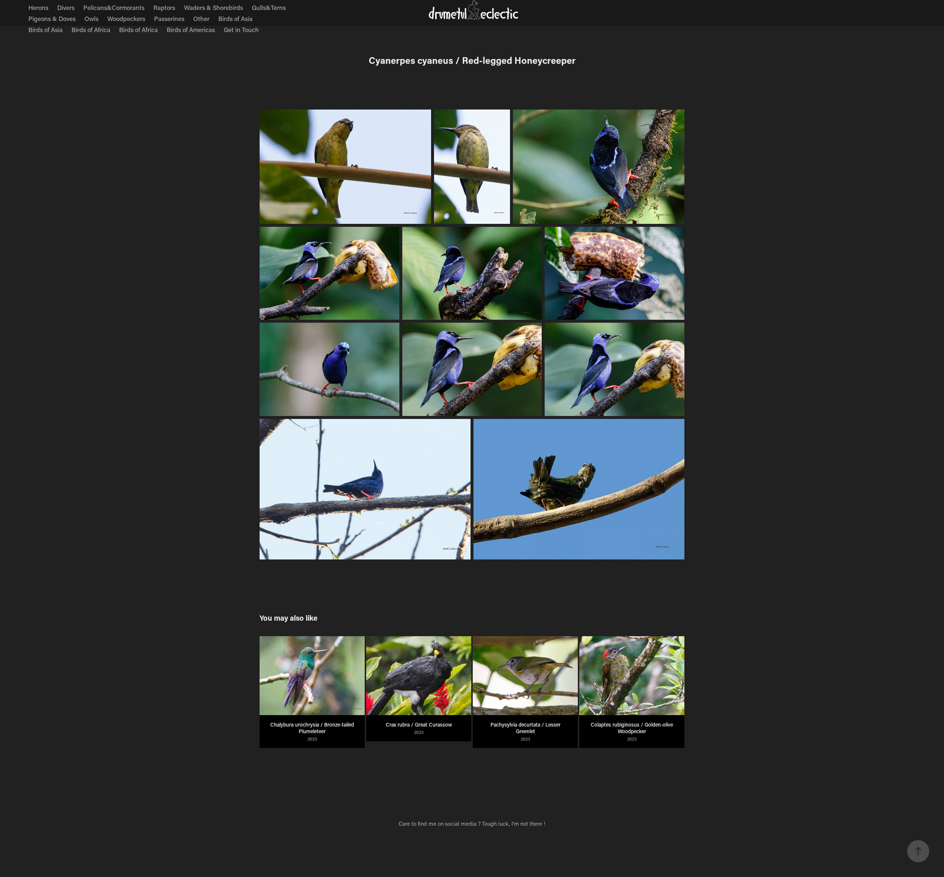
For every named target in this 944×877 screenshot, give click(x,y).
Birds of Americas (191, 29)
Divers (65, 7)
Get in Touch (241, 29)
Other (201, 18)
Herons (38, 7)
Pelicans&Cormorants (114, 7)
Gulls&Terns (269, 7)
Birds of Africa (91, 29)
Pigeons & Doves (52, 18)
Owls (91, 18)
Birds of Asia (235, 18)
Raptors (164, 7)
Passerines (169, 18)
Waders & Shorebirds (213, 7)
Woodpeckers (126, 18)
